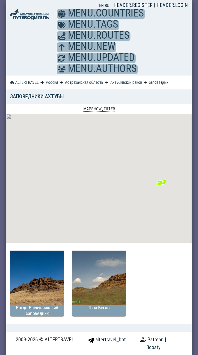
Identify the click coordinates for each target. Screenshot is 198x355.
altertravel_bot (110, 339)
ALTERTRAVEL (26, 82)
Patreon (156, 339)
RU (107, 5)
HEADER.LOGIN (172, 5)
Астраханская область (84, 82)
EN (102, 5)
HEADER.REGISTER (133, 5)
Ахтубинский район (126, 82)
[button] (61, 14)
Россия (52, 82)
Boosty (153, 347)
